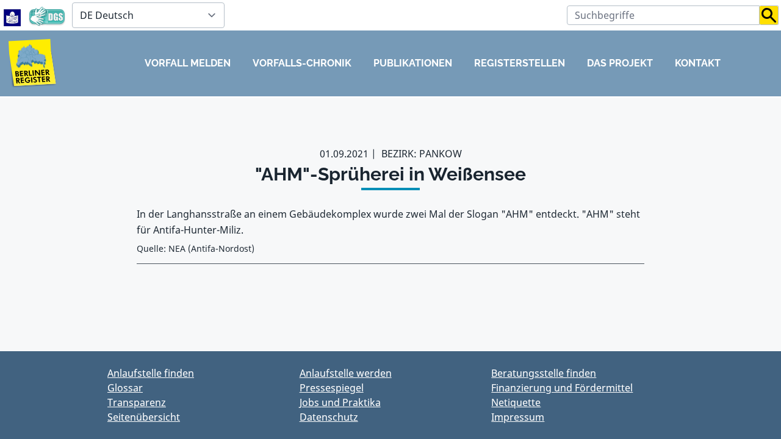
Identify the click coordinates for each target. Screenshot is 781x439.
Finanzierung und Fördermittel (562, 387)
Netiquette (516, 402)
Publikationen (412, 63)
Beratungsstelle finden (543, 373)
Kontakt (698, 63)
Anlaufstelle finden (150, 373)
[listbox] (148, 15)
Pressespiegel (332, 387)
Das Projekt (620, 63)
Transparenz (136, 402)
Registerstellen (519, 63)
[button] (769, 15)
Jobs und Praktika (340, 402)
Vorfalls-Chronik (302, 63)
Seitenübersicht (143, 417)
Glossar (125, 387)
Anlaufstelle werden (346, 373)
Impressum (517, 417)
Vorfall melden (188, 63)
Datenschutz (329, 417)
